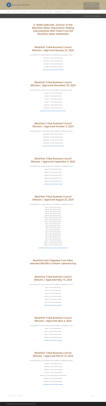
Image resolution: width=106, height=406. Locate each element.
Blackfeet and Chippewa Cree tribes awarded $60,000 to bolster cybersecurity (53, 262)
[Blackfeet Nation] (17, 8)
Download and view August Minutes (53, 184)
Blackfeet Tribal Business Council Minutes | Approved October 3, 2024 (53, 125)
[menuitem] (8, 12)
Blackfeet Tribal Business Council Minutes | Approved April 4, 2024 (53, 319)
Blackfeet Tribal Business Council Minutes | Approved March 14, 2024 (53, 354)
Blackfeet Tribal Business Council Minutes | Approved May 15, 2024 (53, 278)
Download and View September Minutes (53, 146)
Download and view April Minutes (53, 305)
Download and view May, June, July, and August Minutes (53, 248)
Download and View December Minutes (53, 69)
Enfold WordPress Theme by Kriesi (28, 404)
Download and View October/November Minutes (53, 111)
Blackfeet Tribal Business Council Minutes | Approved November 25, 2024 (53, 84)
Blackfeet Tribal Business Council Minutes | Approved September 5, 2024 (53, 160)
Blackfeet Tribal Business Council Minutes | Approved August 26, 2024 (53, 198)
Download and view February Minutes (53, 384)
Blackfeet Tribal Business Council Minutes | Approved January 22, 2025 (53, 49)
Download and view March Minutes (53, 340)
